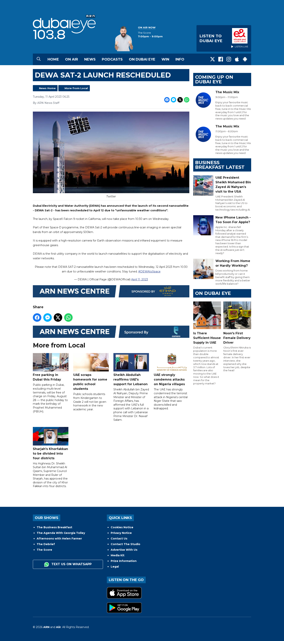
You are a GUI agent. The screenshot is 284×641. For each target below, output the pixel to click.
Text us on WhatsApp (71, 564)
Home (53, 59)
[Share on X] (180, 99)
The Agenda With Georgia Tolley (61, 533)
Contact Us (119, 538)
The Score (44, 549)
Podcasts (112, 59)
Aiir (58, 627)
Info (179, 59)
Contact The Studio (125, 544)
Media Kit (117, 555)
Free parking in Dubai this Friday (47, 377)
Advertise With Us (124, 549)
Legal (115, 566)
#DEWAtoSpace (149, 271)
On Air (71, 59)
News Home (47, 88)
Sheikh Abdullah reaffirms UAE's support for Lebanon (130, 379)
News (90, 59)
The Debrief (46, 544)
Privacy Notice (121, 533)
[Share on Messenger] (173, 99)
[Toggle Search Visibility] (38, 59)
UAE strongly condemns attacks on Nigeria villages (169, 379)
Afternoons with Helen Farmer (59, 538)
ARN (46, 627)
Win (165, 59)
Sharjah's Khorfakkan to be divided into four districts (50, 453)
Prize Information (124, 561)
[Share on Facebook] (167, 99)
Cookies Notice (122, 527)
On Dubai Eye (142, 59)
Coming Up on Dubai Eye (214, 79)
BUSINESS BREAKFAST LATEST (220, 165)
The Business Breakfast (54, 527)
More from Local (76, 88)
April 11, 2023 (139, 279)
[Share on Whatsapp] (186, 99)
